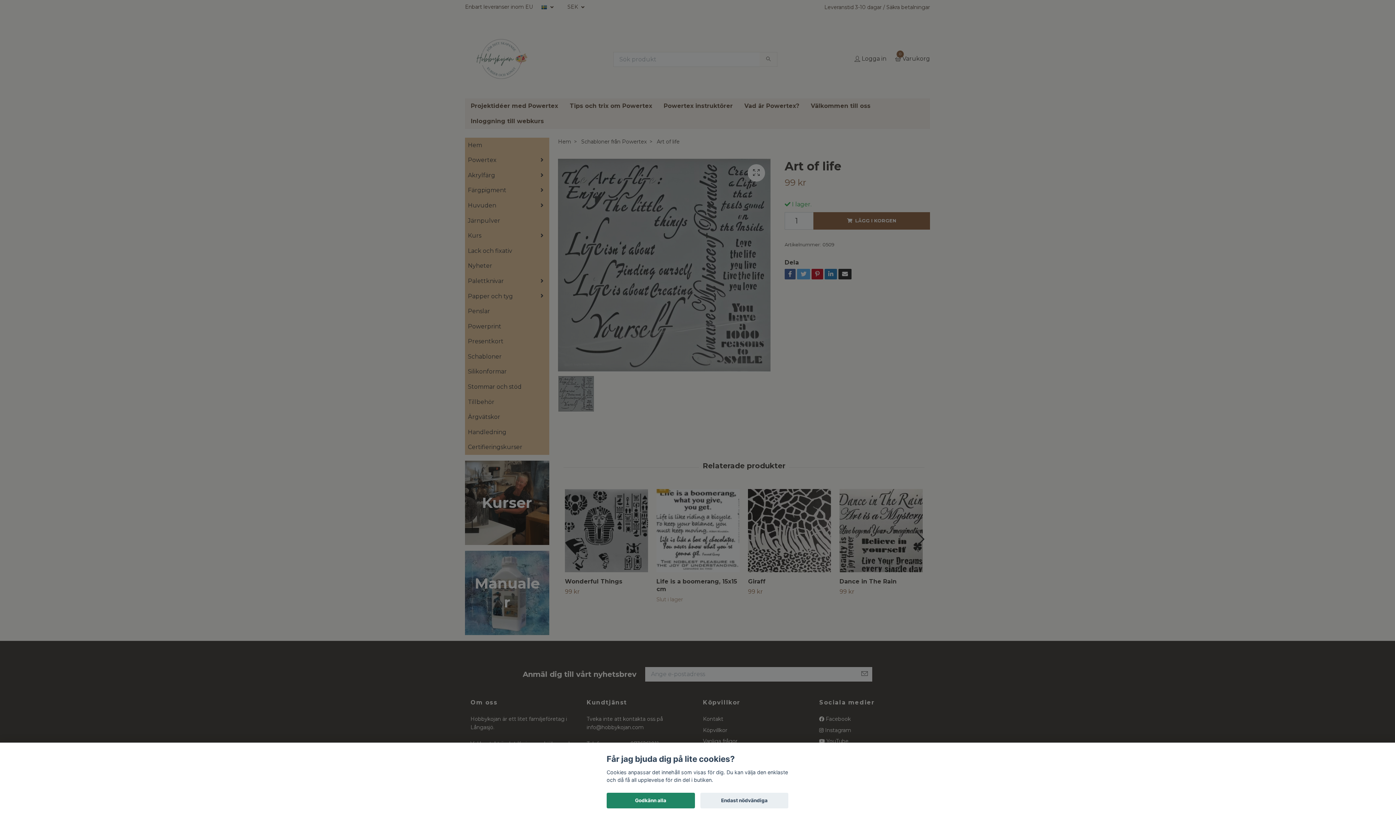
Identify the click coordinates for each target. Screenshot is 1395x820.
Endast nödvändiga (744, 800)
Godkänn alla (650, 800)
